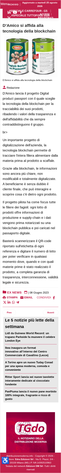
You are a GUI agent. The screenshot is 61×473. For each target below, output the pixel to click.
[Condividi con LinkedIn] (9, 302)
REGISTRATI (45, 18)
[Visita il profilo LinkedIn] (9, 12)
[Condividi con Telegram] (17, 302)
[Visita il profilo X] (9, 18)
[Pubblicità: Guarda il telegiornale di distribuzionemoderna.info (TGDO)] (30, 432)
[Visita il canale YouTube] (15, 12)
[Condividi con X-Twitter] (4, 302)
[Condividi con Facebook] (53, 297)
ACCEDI (45, 14)
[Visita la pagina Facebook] (21, 12)
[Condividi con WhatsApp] (13, 302)
